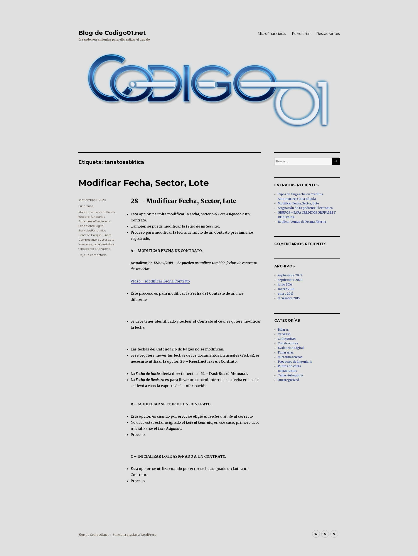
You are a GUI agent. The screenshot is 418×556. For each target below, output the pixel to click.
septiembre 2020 (290, 280)
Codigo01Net (287, 339)
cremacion (95, 212)
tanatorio (104, 248)
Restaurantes (328, 34)
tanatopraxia (87, 248)
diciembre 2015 (289, 298)
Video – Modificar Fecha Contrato (160, 281)
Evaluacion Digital (291, 348)
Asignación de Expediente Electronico (305, 208)
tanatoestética (104, 244)
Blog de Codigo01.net (112, 32)
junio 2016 (285, 284)
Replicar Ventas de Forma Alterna (302, 222)
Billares (283, 330)
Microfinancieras (272, 34)
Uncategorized (288, 380)
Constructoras (288, 343)
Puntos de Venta (289, 366)
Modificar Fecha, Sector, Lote (143, 182)
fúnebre (84, 216)
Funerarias (301, 34)
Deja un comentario (92, 255)
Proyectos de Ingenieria (295, 362)
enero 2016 (285, 294)
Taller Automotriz (290, 375)
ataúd (82, 212)
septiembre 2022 (290, 275)
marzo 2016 (286, 289)
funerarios (85, 244)
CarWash (284, 334)
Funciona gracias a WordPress (134, 535)
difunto (110, 212)
